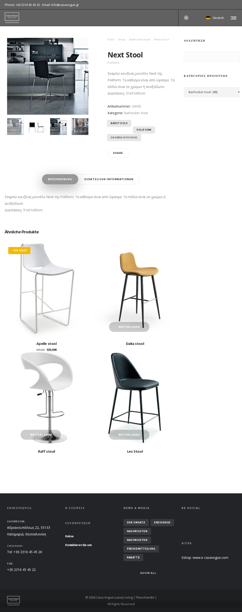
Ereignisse (162, 522)
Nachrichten (137, 531)
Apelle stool (46, 343)
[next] (15, 126)
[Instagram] (237, 4)
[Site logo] (12, 17)
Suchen (188, 56)
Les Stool (135, 451)
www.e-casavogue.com (210, 557)
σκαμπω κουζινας (124, 137)
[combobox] (212, 92)
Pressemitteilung (141, 548)
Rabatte (133, 557)
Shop (121, 39)
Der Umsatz (136, 522)
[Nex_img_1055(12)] (58, 126)
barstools (119, 123)
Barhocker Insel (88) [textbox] (214, 92)
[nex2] (37, 126)
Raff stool (46, 451)
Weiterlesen (129, 327)
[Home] (43, 600)
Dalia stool (135, 343)
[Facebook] (234, 4)
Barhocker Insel (139, 39)
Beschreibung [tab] (60, 179)
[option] (15, 126)
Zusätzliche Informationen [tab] (109, 179)
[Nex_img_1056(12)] (80, 126)
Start (111, 39)
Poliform (144, 129)
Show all (148, 573)
